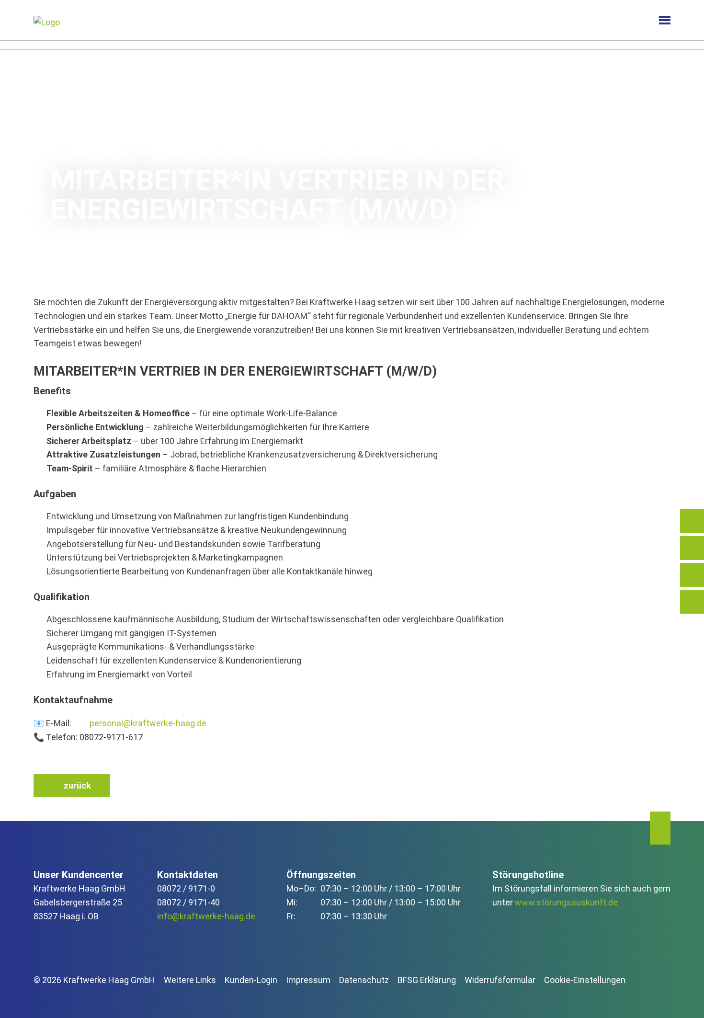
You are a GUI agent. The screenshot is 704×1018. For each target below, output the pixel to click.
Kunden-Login (251, 980)
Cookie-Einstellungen (584, 980)
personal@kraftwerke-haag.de (148, 723)
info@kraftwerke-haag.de (206, 916)
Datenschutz (364, 980)
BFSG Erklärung (426, 980)
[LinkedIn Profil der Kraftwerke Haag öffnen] (41, 997)
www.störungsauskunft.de (566, 902)
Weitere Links (190, 980)
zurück (77, 785)
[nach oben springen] (660, 828)
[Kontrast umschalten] (634, 20)
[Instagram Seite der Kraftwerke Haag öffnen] (90, 997)
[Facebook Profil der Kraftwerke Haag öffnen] (66, 997)
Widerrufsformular (500, 980)
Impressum (308, 980)
